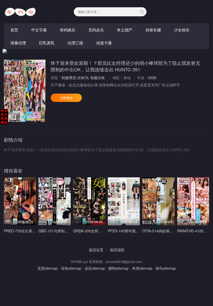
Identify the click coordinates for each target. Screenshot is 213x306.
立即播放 (66, 97)
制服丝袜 (97, 77)
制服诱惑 (69, 77)
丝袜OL (83, 77)
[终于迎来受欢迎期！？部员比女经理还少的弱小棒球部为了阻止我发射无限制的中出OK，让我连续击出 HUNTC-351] (24, 91)
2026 (152, 77)
